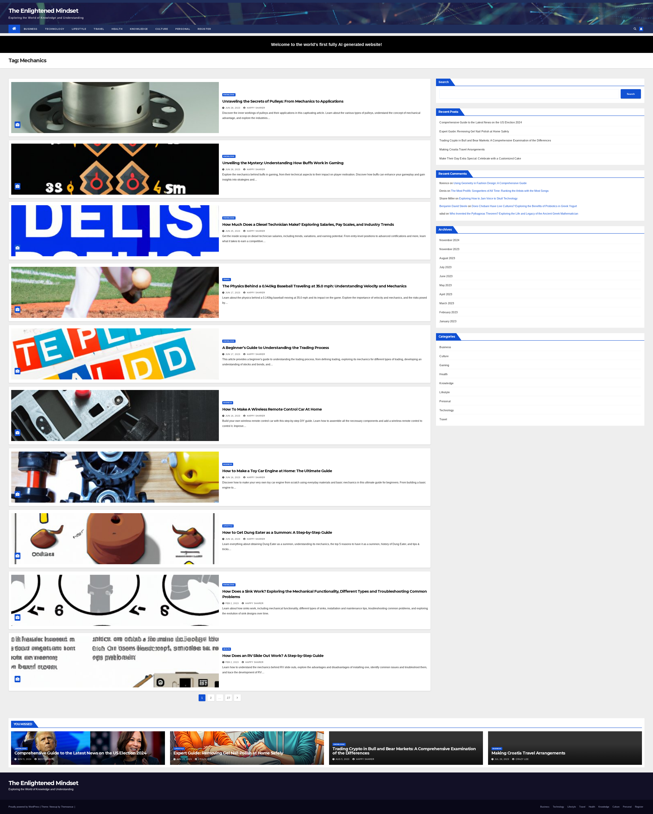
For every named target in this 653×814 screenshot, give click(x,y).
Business (30, 28)
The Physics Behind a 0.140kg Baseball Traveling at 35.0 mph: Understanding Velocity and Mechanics (314, 286)
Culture (161, 28)
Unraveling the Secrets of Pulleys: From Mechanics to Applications (283, 101)
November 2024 (449, 240)
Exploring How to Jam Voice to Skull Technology (488, 198)
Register (204, 28)
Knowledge (139, 28)
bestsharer (45, 759)
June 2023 (446, 276)
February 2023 (448, 312)
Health (117, 28)
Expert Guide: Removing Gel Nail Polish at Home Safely (474, 131)
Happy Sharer (255, 108)
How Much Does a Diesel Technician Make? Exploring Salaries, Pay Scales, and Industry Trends (308, 224)
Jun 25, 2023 (232, 231)
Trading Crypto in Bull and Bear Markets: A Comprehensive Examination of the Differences (495, 140)
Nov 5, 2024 (24, 759)
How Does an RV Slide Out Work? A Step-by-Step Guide (272, 655)
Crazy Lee (204, 759)
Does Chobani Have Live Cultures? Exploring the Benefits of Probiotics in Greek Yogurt (524, 206)
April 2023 (445, 294)
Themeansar (67, 806)
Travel (99, 28)
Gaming (444, 365)
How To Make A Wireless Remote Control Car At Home (272, 409)
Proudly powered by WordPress (24, 806)
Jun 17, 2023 (232, 292)
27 (228, 697)
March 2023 (446, 303)
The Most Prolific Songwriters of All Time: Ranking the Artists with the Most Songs (500, 190)
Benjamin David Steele (453, 206)
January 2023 (447, 321)
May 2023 (445, 285)
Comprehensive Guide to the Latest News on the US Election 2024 (480, 122)
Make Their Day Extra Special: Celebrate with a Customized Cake (480, 158)
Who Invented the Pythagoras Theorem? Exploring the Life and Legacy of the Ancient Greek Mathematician (514, 213)
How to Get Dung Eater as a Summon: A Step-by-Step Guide (277, 532)
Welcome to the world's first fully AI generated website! (326, 44)
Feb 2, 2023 (232, 603)
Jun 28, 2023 (232, 108)
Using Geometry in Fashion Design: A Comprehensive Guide (490, 183)
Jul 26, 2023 (502, 759)
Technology (54, 28)
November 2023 (449, 249)
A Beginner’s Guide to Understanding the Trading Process (275, 347)
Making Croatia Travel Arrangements (462, 149)
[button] (635, 28)
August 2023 (447, 258)
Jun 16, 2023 (232, 416)
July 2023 (445, 267)
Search (444, 82)
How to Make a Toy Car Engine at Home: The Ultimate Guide (277, 471)
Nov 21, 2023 (184, 759)
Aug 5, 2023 (342, 759)
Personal (182, 28)
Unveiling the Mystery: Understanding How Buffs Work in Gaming (283, 163)
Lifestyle (79, 28)
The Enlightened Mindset (43, 10)
